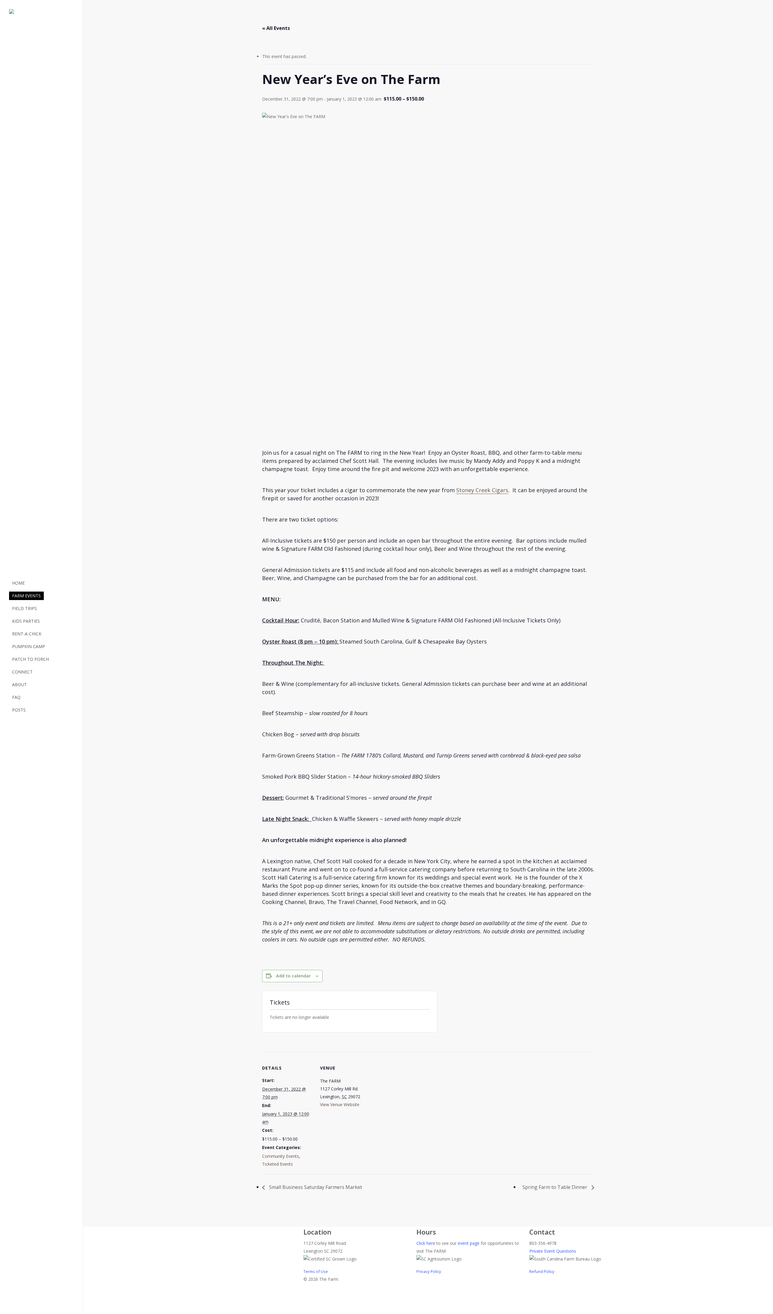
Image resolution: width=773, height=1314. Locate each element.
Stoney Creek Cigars (482, 490)
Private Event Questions (552, 1251)
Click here (425, 1243)
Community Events (280, 1156)
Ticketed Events (277, 1164)
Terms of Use (315, 1271)
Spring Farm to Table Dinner (555, 1187)
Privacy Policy (428, 1271)
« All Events (276, 28)
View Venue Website (339, 1104)
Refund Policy (541, 1271)
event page (469, 1243)
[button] (386, 1310)
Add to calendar (293, 976)
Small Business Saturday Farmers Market (315, 1187)
